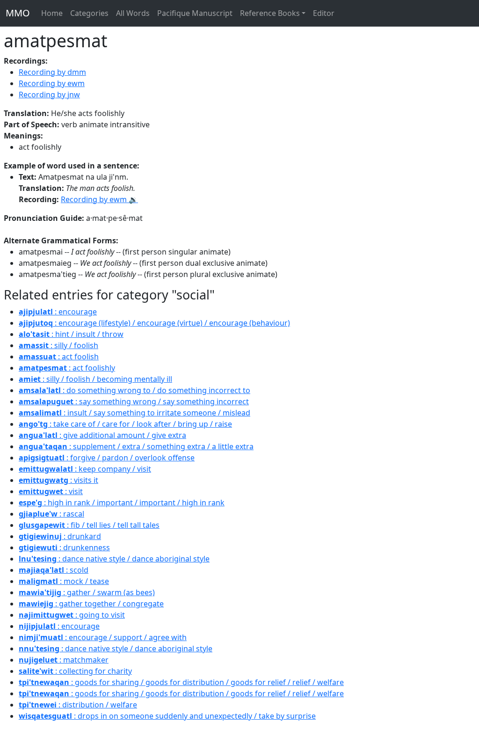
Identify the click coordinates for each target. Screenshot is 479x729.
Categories (89, 13)
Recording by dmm (52, 72)
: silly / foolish (58, 345)
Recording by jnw (49, 94)
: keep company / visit (85, 469)
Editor (323, 13)
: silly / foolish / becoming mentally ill (95, 379)
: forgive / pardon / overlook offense (107, 457)
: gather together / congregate (91, 603)
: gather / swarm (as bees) (87, 592)
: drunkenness (64, 547)
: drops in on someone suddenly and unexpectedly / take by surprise (167, 716)
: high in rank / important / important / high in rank (122, 502)
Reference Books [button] (270, 13)
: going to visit (72, 615)
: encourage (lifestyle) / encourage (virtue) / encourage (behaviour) (154, 323)
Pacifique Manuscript (194, 13)
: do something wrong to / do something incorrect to (134, 390)
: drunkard (60, 536)
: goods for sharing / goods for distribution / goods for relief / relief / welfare (181, 682)
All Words (133, 13)
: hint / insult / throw (71, 334)
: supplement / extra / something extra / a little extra (136, 446)
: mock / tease (64, 581)
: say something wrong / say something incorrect (134, 401)
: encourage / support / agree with (103, 637)
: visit (51, 491)
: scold (53, 570)
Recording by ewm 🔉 (99, 199)
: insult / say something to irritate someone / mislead (134, 413)
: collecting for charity (75, 671)
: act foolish (59, 356)
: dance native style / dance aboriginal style (114, 559)
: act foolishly (67, 368)
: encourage (58, 311)
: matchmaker (64, 660)
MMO (18, 13)
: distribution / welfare (78, 705)
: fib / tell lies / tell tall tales (89, 525)
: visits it (58, 480)
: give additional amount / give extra (102, 435)
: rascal (51, 514)
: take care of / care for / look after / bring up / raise (125, 424)
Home (52, 13)
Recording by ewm (52, 83)
